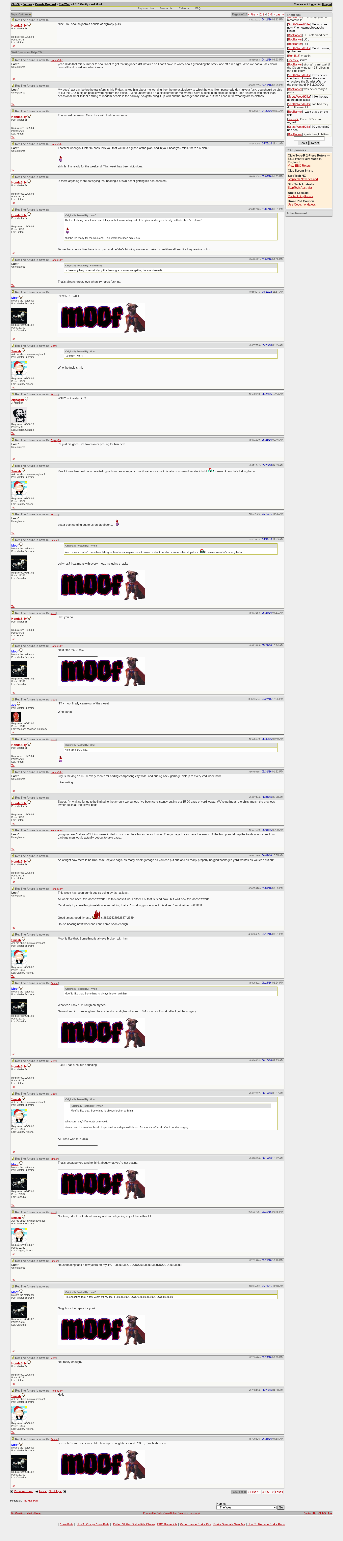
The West (64, 4)
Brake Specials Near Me (229, 1524)
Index (43, 1491)
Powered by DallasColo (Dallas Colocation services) (171, 1513)
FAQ (197, 8)
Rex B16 (293, 55)
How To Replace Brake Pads (266, 1524)
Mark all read (34, 1513)
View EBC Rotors (299, 165)
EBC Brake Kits (167, 1524)
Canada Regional (45, 4)
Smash (16, 351)
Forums (27, 4)
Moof (53, 346)
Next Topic (55, 1491)
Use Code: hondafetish (302, 204)
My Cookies (18, 1513)
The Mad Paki (30, 1500)
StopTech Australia (300, 187)
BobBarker (295, 35)
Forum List (166, 8)
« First (252, 14)
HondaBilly (19, 25)
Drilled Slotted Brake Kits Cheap (134, 1524)
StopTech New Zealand (303, 179)
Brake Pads (66, 1524)
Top (13, 46)
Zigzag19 (17, 400)
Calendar (184, 8)
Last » (280, 14)
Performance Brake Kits (195, 1524)
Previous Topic (23, 1491)
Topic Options (20, 14)
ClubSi (15, 4)
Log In (327, 4)
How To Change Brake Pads (93, 1524)
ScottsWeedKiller (299, 24)
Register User (146, 8)
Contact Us (310, 1513)
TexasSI (293, 60)
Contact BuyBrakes (300, 196)
